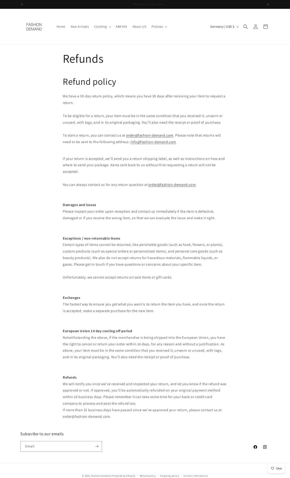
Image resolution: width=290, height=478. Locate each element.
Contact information (196, 475)
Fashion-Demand (101, 475)
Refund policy (148, 475)
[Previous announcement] (22, 4)
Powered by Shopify (123, 475)
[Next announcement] (268, 4)
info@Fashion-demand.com (153, 141)
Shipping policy (169, 475)
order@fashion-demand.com (149, 135)
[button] (102, 26)
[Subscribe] (97, 446)
